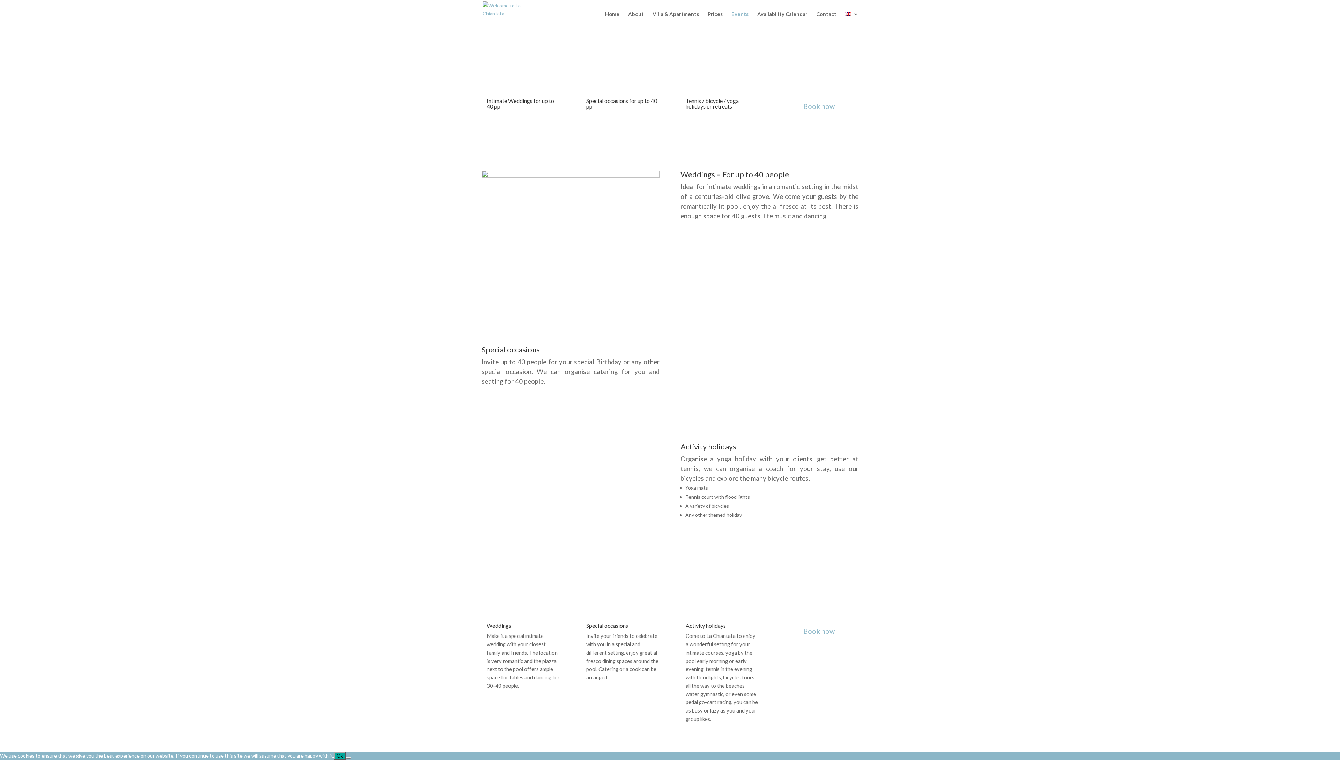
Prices (715, 14)
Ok (340, 756)
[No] (348, 758)
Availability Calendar (782, 14)
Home (612, 14)
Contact (826, 14)
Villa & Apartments (676, 14)
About (636, 14)
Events (740, 14)
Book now (819, 106)
